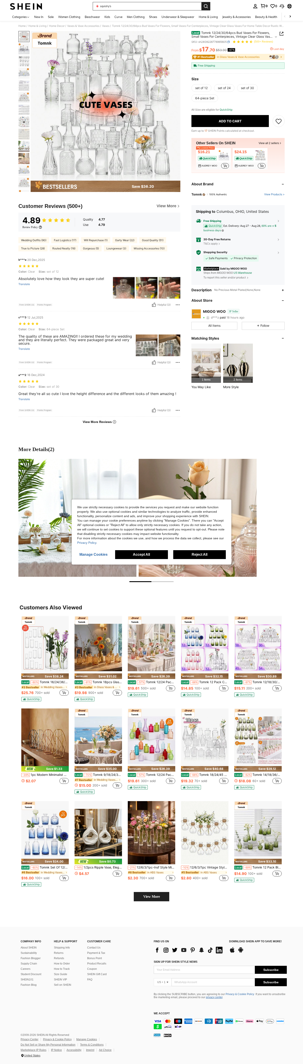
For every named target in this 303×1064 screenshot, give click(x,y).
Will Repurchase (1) (96, 240)
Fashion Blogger (31, 958)
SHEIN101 (27, 979)
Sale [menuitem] (51, 17)
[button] (282, 6)
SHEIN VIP (60, 979)
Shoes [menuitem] (153, 17)
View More (151, 896)
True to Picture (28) (33, 248)
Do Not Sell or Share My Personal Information (48, 1044)
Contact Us (93, 947)
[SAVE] (279, 121)
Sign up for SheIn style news (175, 961)
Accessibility (74, 1050)
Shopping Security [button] (215, 252)
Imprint (90, 1050)
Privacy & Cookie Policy (240, 994)
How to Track (62, 968)
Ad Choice (105, 1050)
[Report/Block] (177, 304)
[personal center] (255, 6)
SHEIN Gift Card (97, 974)
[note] (45, 676)
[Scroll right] (290, 16)
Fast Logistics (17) (65, 240)
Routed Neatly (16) (63, 248)
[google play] (241, 952)
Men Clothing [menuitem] (136, 17)
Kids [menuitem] (107, 17)
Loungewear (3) (116, 248)
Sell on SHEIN (62, 984)
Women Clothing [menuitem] (69, 17)
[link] (264, 6)
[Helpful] (154, 304)
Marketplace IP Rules (33, 1050)
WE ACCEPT (162, 1013)
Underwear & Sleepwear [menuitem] (177, 17)
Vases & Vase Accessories (83, 25)
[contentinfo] (220, 1024)
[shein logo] (26, 6)
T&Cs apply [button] (210, 243)
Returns (58, 952)
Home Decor (57, 25)
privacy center (214, 997)
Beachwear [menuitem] (92, 17)
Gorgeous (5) (91, 248)
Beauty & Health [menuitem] (266, 17)
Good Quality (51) (152, 240)
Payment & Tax (96, 952)
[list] (189, 950)
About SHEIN (29, 947)
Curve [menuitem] (118, 17)
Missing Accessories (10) (149, 248)
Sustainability (29, 952)
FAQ (89, 979)
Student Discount (31, 974)
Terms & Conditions (92, 1044)
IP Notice (56, 1050)
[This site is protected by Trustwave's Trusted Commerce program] (157, 1035)
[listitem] (213, 158)
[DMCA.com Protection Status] (167, 1035)
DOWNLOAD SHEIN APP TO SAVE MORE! (255, 941)
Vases (105, 25)
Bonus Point (94, 958)
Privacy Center (29, 1039)
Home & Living (37, 25)
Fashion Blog (29, 984)
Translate (24, 284)
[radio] (201, 88)
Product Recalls (96, 963)
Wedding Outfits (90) (33, 240)
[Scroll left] (284, 16)
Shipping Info (62, 947)
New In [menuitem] (38, 17)
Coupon (92, 968)
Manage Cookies (86, 1039)
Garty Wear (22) (124, 240)
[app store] (232, 952)
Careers (25, 968)
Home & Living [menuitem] (208, 17)
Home (22, 25)
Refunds (59, 958)
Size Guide (60, 974)
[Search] (205, 6)
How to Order (62, 963)
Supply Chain (29, 963)
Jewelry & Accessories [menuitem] (236, 17)
